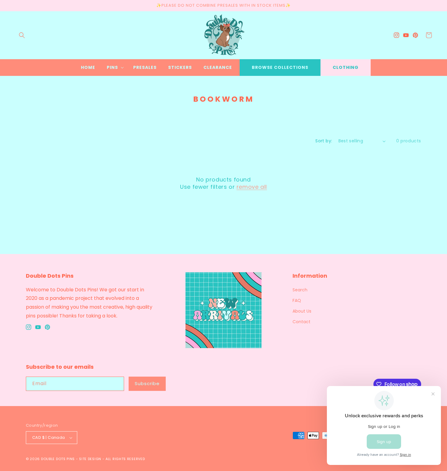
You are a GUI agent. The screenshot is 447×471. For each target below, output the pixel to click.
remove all (252, 186)
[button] (22, 35)
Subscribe (147, 383)
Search (300, 290)
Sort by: (323, 141)
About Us (302, 311)
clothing (346, 67)
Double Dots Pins (58, 458)
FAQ (297, 300)
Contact (301, 322)
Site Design (90, 458)
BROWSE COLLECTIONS (280, 67)
